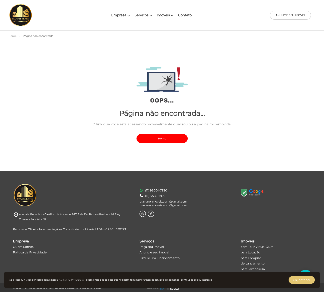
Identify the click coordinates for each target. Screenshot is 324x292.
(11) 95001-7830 (156, 190)
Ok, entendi (301, 280)
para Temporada (253, 269)
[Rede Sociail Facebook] (151, 213)
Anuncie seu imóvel (154, 252)
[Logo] (20, 15)
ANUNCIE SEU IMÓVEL (290, 15)
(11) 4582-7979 (155, 196)
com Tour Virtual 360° (257, 247)
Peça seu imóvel (152, 247)
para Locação (250, 252)
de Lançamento (253, 263)
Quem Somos (23, 247)
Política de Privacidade (30, 252)
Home (162, 138)
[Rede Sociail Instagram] (142, 213)
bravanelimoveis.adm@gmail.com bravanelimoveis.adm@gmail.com (163, 203)
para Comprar (251, 258)
